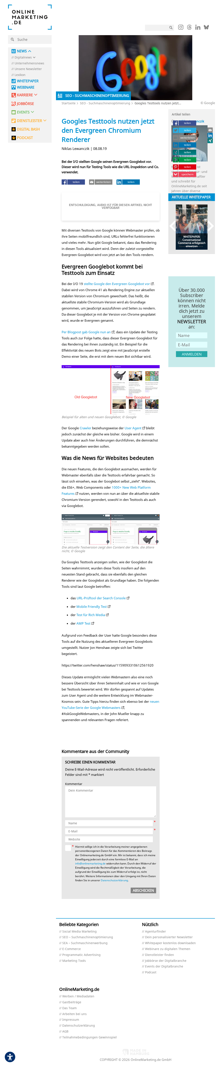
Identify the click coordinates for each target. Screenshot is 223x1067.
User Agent (133, 428)
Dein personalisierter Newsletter (169, 937)
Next (208, 226)
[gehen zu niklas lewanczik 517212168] (210, 135)
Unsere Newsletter (28, 69)
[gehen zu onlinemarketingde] (180, 28)
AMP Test (83, 623)
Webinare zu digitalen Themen (167, 949)
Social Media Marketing (79, 931)
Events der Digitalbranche (164, 966)
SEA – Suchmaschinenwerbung (85, 943)
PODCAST (25, 138)
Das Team (69, 1008)
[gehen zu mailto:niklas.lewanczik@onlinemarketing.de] (210, 130)
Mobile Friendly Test (91, 606)
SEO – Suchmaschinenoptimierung (87, 937)
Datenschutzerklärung (114, 880)
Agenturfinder (155, 931)
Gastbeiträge (71, 1002)
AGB (65, 1031)
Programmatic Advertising (81, 955)
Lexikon (20, 75)
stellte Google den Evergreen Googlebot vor (117, 284)
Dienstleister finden (159, 955)
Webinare (25, 87)
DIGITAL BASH (28, 129)
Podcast (150, 972)
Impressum (70, 1020)
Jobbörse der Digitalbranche (165, 961)
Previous (174, 226)
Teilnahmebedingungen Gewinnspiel (89, 1037)
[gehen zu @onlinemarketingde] (189, 28)
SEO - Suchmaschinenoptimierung (105, 103)
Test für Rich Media (90, 615)
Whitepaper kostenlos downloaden (170, 943)
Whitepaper (28, 81)
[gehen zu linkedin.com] (197, 28)
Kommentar (73, 784)
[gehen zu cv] (210, 140)
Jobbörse (25, 104)
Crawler (85, 428)
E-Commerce (71, 949)
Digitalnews (23, 57)
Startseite (69, 103)
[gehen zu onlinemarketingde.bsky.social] (206, 28)
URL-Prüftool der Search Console (101, 598)
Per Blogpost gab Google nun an (86, 332)
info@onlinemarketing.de (90, 863)
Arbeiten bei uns (74, 1014)
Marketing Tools (74, 961)
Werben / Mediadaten (78, 996)
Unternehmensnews (29, 63)
